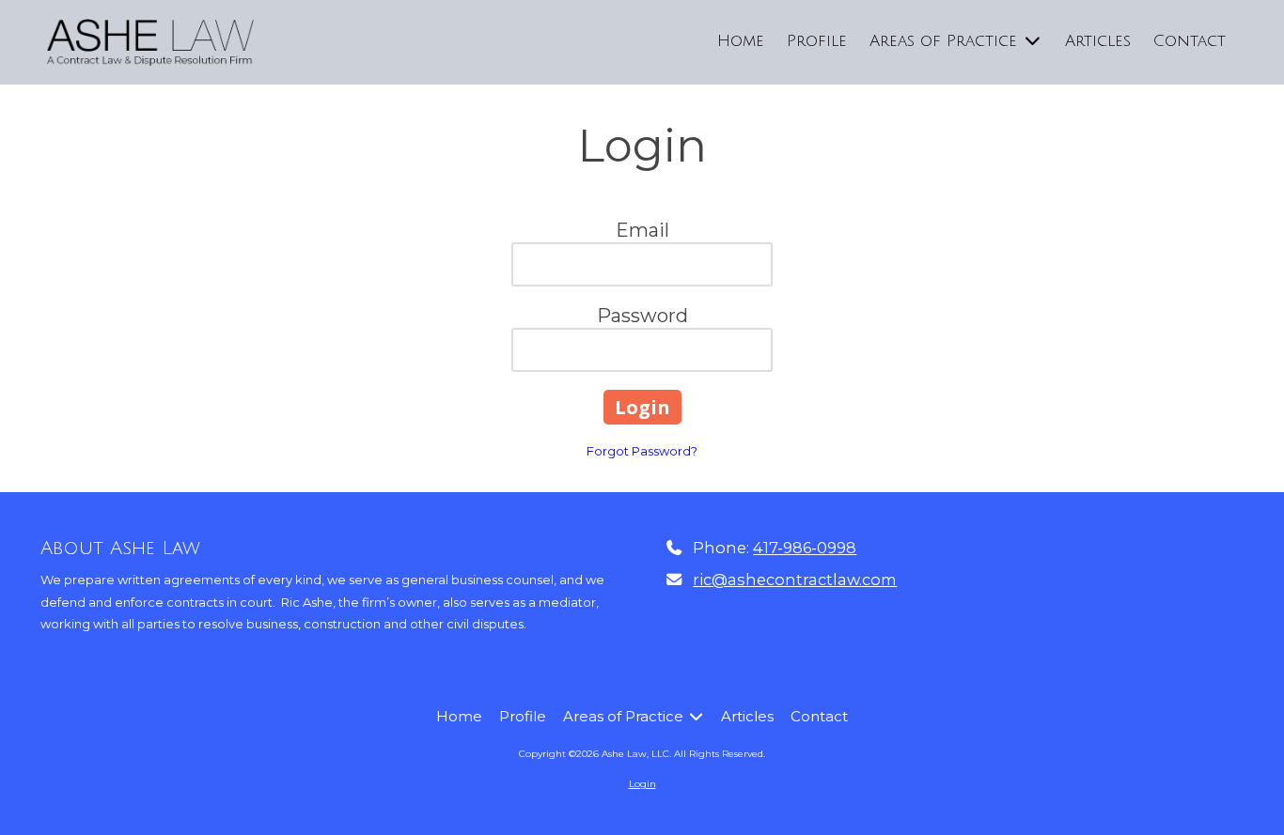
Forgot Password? (642, 450)
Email (642, 230)
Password (642, 315)
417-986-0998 (804, 547)
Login (642, 784)
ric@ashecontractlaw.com (795, 579)
